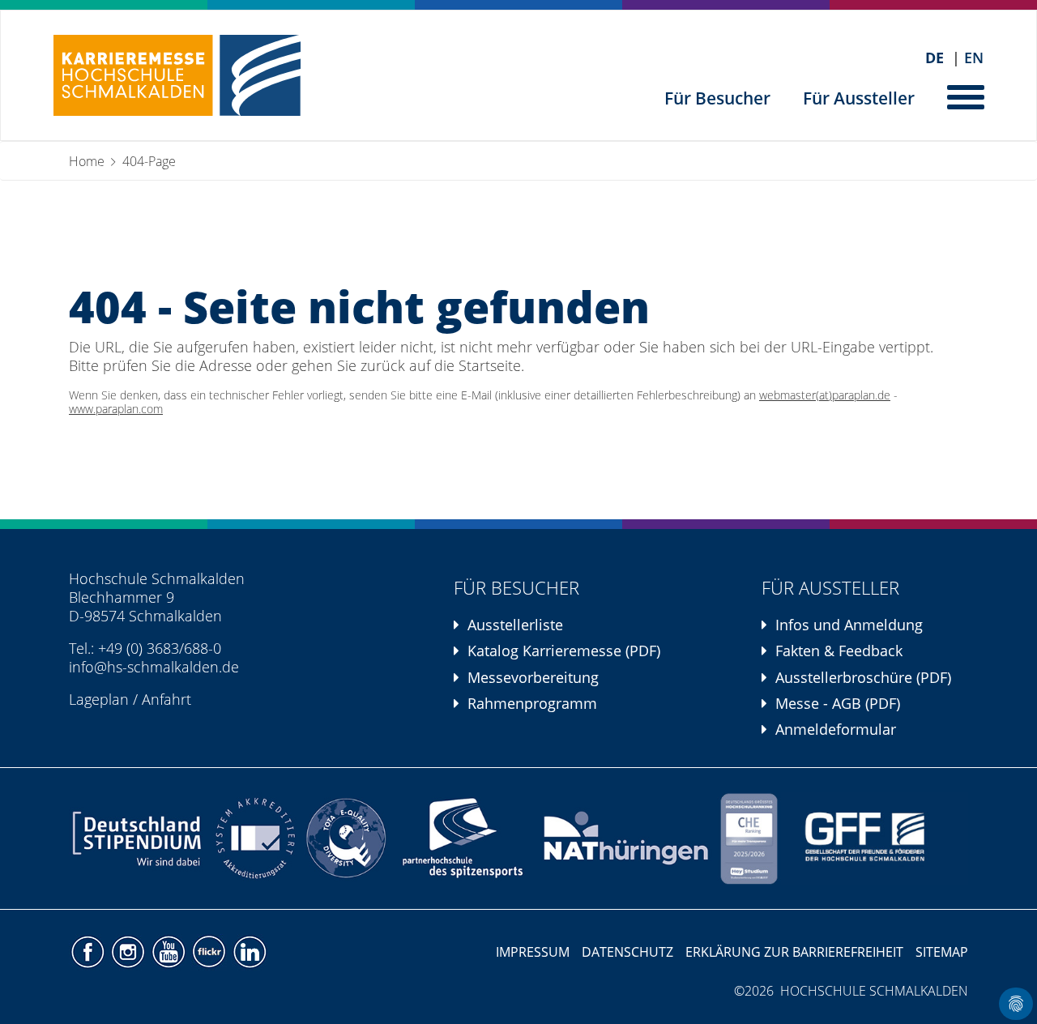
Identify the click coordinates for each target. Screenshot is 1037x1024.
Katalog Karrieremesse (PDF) (563, 650)
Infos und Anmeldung (849, 624)
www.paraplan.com (116, 409)
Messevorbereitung (533, 677)
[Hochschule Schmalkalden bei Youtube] (170, 950)
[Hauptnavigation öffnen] (967, 95)
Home (87, 161)
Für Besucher (717, 98)
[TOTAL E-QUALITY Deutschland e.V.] (346, 838)
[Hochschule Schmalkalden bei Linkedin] (249, 950)
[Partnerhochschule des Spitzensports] (464, 838)
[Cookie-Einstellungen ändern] (1016, 1004)
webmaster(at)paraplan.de (824, 395)
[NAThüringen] (627, 838)
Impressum (533, 952)
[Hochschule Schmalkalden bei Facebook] (89, 950)
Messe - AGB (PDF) (837, 703)
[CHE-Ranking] (748, 838)
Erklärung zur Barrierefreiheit (794, 952)
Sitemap (941, 952)
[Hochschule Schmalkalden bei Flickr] (210, 950)
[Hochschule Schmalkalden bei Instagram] (129, 950)
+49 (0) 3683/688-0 (159, 648)
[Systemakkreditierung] (253, 838)
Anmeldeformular (835, 729)
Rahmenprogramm (532, 703)
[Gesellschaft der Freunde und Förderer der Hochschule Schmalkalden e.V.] (874, 838)
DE (934, 58)
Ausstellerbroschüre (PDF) (863, 677)
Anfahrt (166, 699)
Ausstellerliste (515, 624)
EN (974, 58)
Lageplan (99, 699)
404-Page (149, 161)
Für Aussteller (859, 98)
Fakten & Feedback (839, 650)
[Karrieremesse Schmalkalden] (177, 75)
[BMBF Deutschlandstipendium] (138, 838)
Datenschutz (627, 952)
